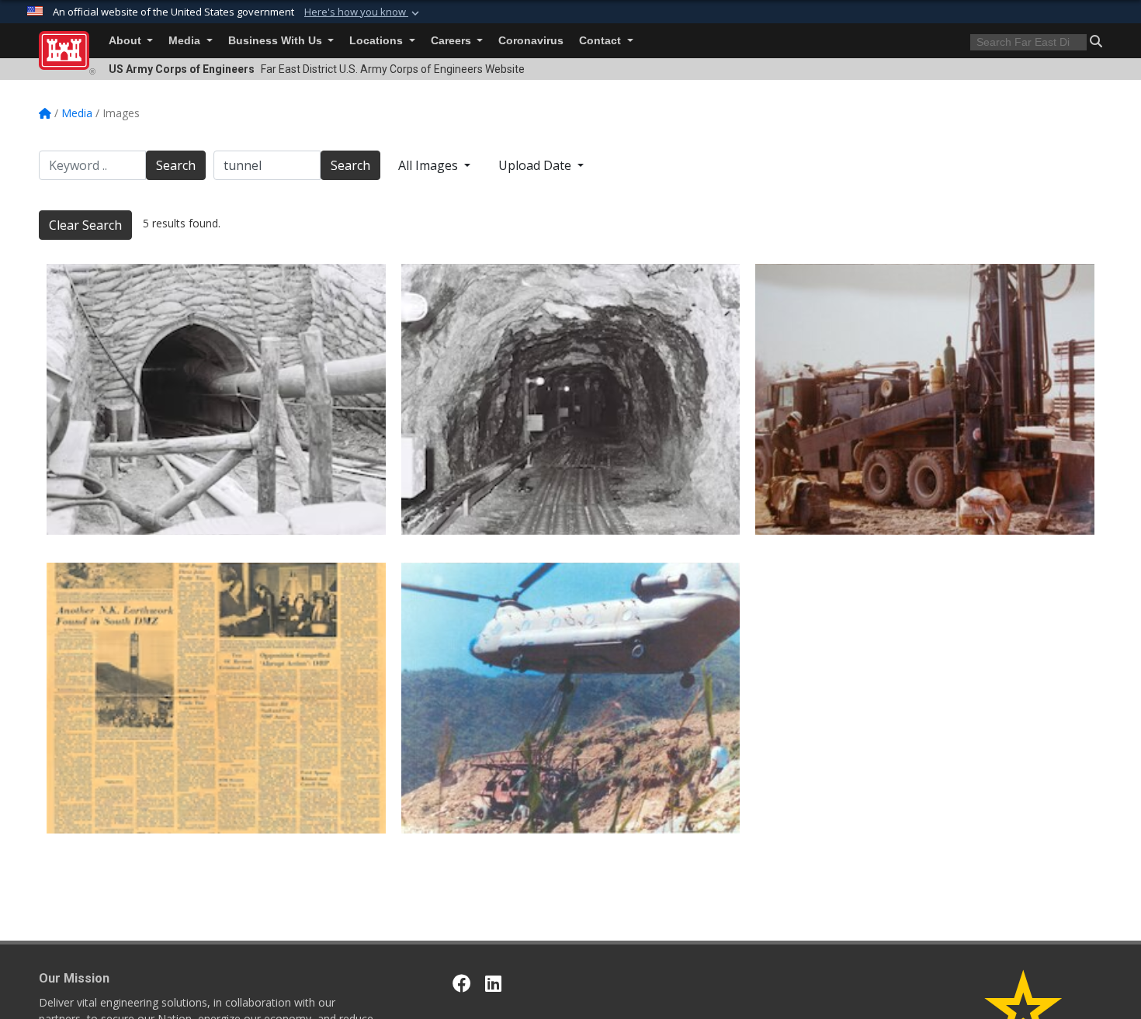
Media (185, 41)
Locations (377, 41)
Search (176, 165)
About (126, 41)
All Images (429, 165)
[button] (363, 12)
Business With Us (276, 41)
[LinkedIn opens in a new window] (493, 983)
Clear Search (85, 225)
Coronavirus (531, 41)
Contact (601, 41)
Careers (452, 41)
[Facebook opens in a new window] (462, 983)
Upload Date (536, 165)
